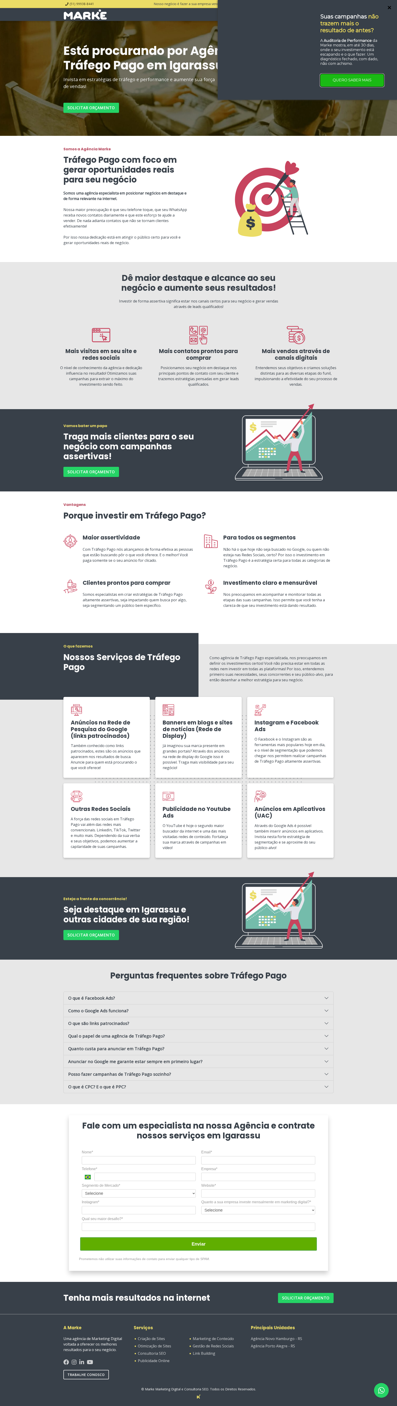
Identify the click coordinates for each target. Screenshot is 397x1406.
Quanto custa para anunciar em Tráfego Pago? (116, 1048)
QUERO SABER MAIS (352, 80)
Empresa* (209, 1169)
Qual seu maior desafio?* (102, 1219)
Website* (208, 1185)
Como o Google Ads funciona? (98, 1010)
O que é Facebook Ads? (91, 998)
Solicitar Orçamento (305, 1297)
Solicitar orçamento (91, 107)
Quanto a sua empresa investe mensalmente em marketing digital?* (256, 1202)
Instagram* (90, 1202)
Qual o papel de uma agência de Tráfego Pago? (116, 1036)
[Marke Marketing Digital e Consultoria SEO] (198, 1396)
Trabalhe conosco (86, 1374)
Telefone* (89, 1169)
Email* (206, 1152)
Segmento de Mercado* (101, 1185)
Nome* (87, 1152)
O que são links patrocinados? (98, 1023)
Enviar (199, 1243)
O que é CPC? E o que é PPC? (97, 1086)
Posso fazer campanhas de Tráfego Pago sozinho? (119, 1074)
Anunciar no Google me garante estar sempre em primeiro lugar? (135, 1061)
